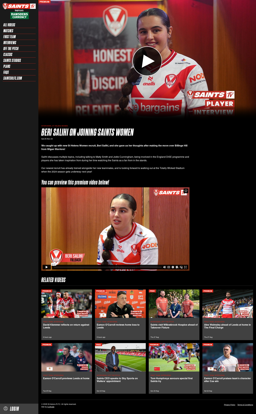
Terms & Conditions (245, 404)
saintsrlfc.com (12, 78)
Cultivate (50, 406)
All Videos (9, 25)
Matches (8, 31)
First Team (9, 36)
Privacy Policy (229, 404)
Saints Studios (12, 60)
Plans (6, 66)
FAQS (6, 72)
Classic (7, 54)
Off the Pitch (11, 48)
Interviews (9, 42)
